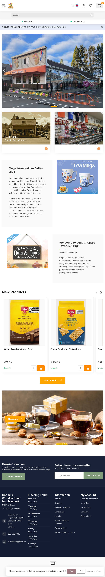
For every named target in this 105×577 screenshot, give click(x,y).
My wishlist (86, 507)
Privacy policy (60, 528)
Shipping (58, 503)
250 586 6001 (14, 534)
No (81, 571)
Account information (89, 498)
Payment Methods (62, 507)
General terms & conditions (62, 522)
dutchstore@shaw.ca (17, 541)
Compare (85, 512)
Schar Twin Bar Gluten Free (18, 349)
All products (86, 516)
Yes (71, 571)
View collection (50, 380)
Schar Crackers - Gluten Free (66, 349)
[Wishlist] (90, 5)
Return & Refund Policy (65, 532)
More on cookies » (94, 571)
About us (58, 498)
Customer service (14, 476)
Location (58, 516)
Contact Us (59, 512)
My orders (85, 503)
